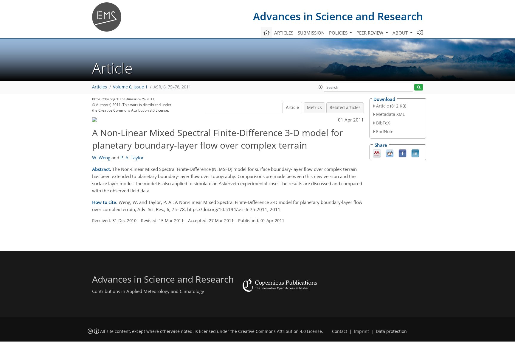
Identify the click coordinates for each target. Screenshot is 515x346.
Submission (311, 33)
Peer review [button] (370, 33)
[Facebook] (402, 153)
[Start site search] (418, 87)
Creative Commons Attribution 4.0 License (280, 331)
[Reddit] (390, 153)
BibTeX (383, 123)
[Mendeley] (377, 153)
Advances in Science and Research (338, 16)
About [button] (401, 33)
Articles (283, 33)
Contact (339, 331)
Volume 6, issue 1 (130, 87)
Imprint (361, 331)
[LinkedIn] (415, 153)
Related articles (345, 107)
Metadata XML (390, 114)
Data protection (391, 331)
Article (292, 107)
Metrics (314, 107)
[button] (321, 87)
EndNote (384, 131)
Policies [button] (339, 33)
